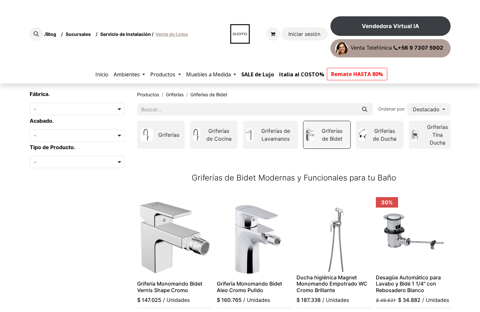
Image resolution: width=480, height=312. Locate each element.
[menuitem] (102, 74)
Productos (148, 94)
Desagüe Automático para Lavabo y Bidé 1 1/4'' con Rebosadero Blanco (408, 283)
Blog (52, 34)
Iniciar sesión (304, 34)
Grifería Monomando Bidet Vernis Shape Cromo (169, 286)
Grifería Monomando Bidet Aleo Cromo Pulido (249, 286)
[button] (36, 34)
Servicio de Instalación (125, 34)
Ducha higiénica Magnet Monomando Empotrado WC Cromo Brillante (331, 283)
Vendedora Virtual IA (390, 26)
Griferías (175, 94)
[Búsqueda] (365, 109)
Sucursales (80, 34)
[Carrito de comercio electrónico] (273, 34)
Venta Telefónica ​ (397, 48)
